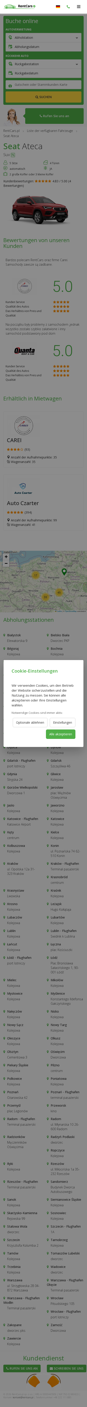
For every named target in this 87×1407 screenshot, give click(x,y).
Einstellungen (62, 722)
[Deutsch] (58, 6)
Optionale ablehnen (30, 722)
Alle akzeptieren (60, 734)
